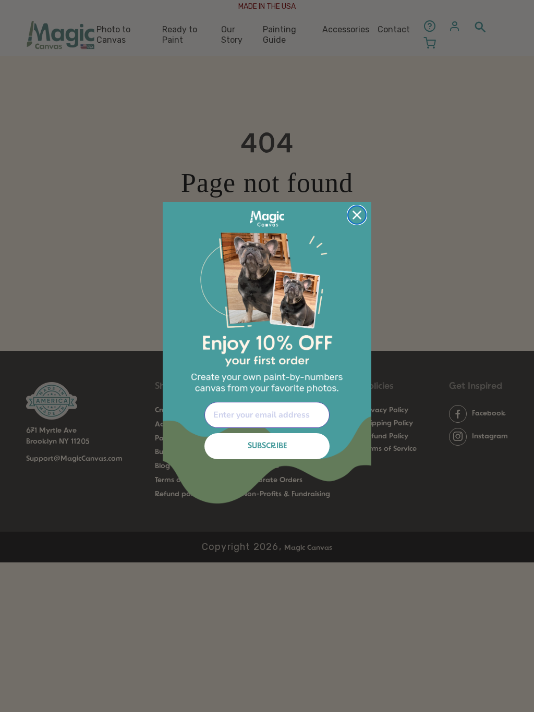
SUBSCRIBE (267, 446)
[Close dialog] (357, 215)
